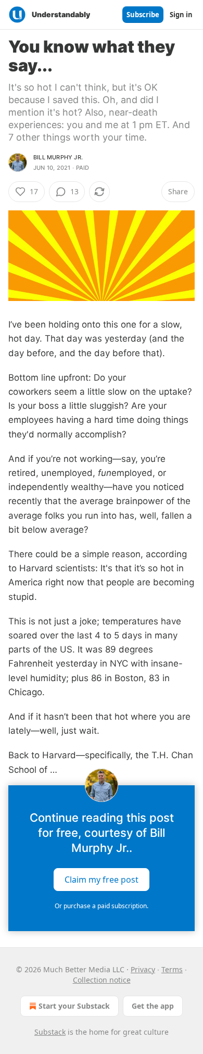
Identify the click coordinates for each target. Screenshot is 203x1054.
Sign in (181, 14)
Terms (172, 969)
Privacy (143, 969)
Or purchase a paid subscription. (101, 905)
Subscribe (142, 14)
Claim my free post (101, 879)
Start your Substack (74, 1006)
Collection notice (102, 980)
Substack (50, 1032)
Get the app (153, 1006)
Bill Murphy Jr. (58, 157)
